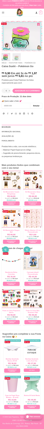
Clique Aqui (32, 5)
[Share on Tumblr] (28, 114)
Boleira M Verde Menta (32, 395)
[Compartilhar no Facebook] (8, 114)
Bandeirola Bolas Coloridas (11, 273)
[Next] (39, 36)
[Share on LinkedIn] (24, 114)
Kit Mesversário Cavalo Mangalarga (11, 193)
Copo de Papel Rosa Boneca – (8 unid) (12, 396)
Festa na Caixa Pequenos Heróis (11, 311)
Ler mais (32, 370)
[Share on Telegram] (32, 114)
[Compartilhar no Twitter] (12, 114)
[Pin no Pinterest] (20, 114)
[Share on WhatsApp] (4, 114)
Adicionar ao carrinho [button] (11, 203)
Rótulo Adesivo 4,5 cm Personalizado (33, 231)
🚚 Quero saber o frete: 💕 (12, 101)
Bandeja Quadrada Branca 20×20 (12, 360)
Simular (36, 106)
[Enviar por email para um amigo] (16, 114)
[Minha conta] (36, 12)
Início (4, 63)
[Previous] (5, 36)
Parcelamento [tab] (8, 141)
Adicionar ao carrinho (27, 91)
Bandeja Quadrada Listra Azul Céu (31, 360)
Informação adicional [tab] (11, 132)
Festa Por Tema (15, 63)
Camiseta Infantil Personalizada (33, 273)
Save (4, 24)
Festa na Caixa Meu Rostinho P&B (32, 311)
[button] (3, 12)
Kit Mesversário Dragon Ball (11, 231)
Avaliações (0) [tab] (8, 136)
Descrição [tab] (6, 127)
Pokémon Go (30, 63)
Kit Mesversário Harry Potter (32, 193)
